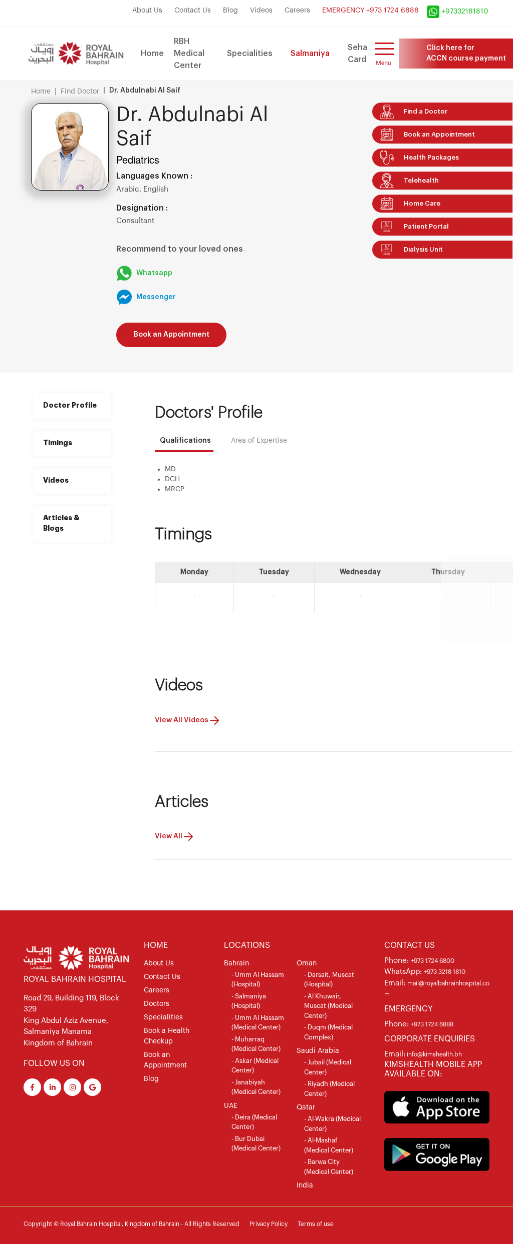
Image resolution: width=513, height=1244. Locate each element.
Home (152, 54)
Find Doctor (80, 91)
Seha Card (357, 54)
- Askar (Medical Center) (255, 1065)
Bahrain (236, 963)
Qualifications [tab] (185, 440)
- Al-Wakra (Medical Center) (332, 1123)
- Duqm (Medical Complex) (328, 1032)
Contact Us (192, 10)
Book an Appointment (171, 334)
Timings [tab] (57, 443)
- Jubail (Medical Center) (327, 1067)
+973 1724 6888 (432, 1024)
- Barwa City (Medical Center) (328, 1166)
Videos (261, 10)
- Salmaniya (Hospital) (248, 1001)
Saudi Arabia (318, 1050)
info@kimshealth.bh (433, 1054)
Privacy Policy (268, 1224)
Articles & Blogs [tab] (61, 523)
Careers (297, 10)
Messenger (156, 297)
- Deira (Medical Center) (254, 1122)
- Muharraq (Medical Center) (256, 1044)
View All (169, 836)
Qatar (306, 1107)
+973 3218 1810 (444, 972)
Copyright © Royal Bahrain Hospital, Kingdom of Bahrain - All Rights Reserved (131, 1224)
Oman (307, 963)
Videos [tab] (56, 480)
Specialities (250, 54)
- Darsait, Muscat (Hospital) (329, 979)
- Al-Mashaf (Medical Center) (328, 1145)
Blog (230, 10)
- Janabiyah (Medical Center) (256, 1087)
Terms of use (316, 1224)
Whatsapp (154, 273)
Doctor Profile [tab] (70, 405)
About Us (147, 10)
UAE (230, 1105)
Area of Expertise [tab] (259, 440)
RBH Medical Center (189, 54)
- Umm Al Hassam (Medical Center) (257, 1022)
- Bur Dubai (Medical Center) (256, 1143)
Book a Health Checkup (166, 1036)
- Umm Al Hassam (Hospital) (257, 979)
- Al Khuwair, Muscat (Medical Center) (328, 1006)
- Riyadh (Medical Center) (329, 1088)
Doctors (156, 1003)
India (305, 1185)
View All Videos (182, 720)
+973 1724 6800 (432, 961)
